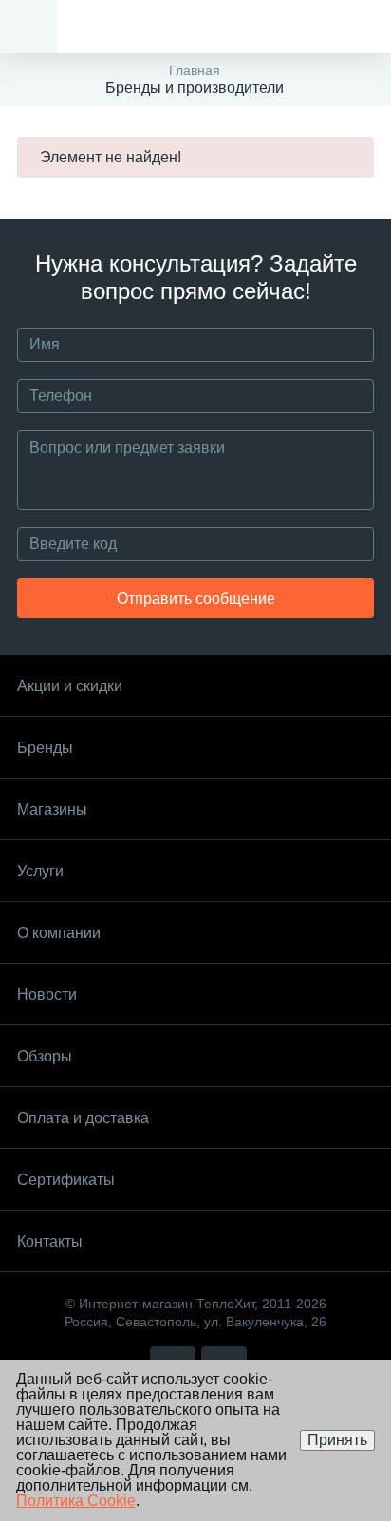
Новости (47, 994)
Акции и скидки (69, 686)
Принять (337, 1440)
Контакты (50, 1241)
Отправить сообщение (196, 599)
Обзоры (44, 1056)
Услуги (40, 871)
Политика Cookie (76, 1501)
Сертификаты (66, 1180)
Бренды (45, 748)
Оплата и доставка (83, 1118)
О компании (59, 933)
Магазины (52, 809)
